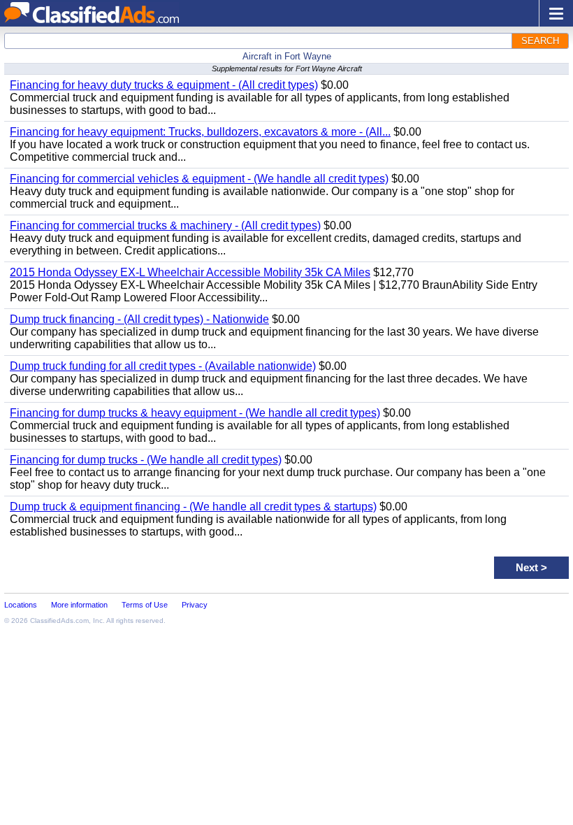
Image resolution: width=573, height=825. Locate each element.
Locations (20, 605)
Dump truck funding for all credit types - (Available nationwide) (163, 366)
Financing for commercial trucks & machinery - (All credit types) (165, 225)
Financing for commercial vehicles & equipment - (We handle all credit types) (199, 179)
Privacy (195, 605)
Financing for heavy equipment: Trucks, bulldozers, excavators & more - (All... (200, 132)
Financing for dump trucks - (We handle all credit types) (146, 460)
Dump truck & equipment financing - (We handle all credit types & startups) (193, 506)
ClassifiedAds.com (59, 620)
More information (79, 605)
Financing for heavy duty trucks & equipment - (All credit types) (164, 85)
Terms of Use (145, 605)
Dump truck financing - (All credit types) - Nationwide (139, 319)
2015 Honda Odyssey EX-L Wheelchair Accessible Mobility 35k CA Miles (190, 272)
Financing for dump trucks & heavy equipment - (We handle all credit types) (195, 413)
